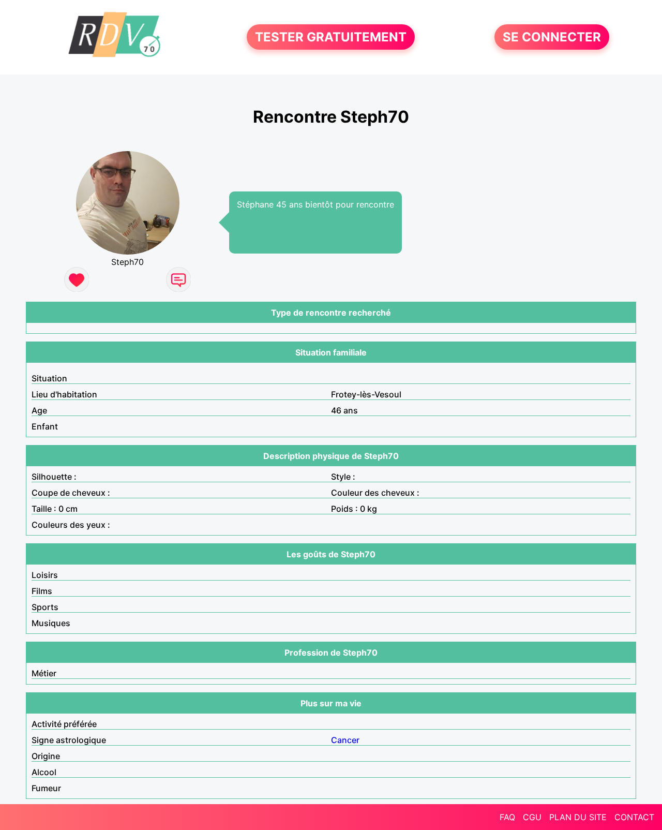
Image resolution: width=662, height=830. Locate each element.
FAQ (507, 817)
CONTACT (634, 817)
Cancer (345, 740)
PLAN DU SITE (578, 817)
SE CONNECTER (552, 37)
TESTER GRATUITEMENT (331, 37)
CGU (532, 817)
